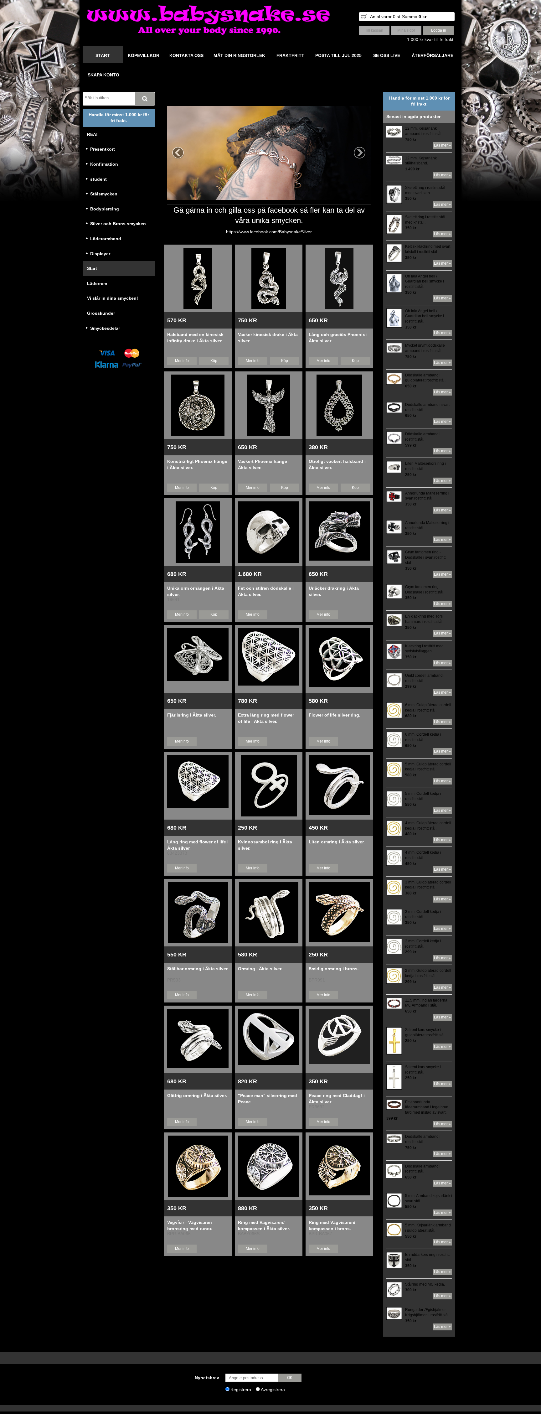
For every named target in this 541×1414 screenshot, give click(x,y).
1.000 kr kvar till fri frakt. (431, 39)
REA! (92, 134)
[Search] (145, 98)
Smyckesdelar (105, 328)
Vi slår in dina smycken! (112, 298)
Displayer (100, 253)
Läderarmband (105, 238)
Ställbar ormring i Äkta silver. (198, 968)
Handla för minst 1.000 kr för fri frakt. (119, 117)
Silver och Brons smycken (118, 223)
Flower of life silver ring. (334, 714)
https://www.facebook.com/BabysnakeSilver (269, 231)
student (98, 179)
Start (92, 268)
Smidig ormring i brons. (334, 968)
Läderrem (97, 283)
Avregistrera (273, 1389)
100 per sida (366, 97)
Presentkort (102, 149)
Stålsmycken (103, 193)
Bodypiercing (104, 208)
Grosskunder (101, 313)
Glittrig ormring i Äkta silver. (197, 1095)
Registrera (240, 1389)
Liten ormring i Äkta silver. (337, 841)
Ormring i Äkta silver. (260, 968)
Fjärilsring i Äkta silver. (191, 714)
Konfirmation (104, 164)
